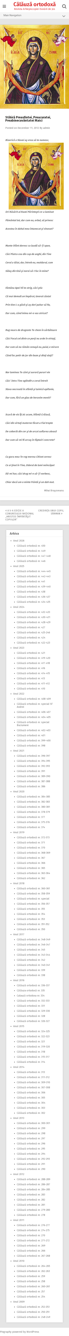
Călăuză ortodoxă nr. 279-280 (33, 1209)
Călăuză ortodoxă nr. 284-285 (33, 1189)
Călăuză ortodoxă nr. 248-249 (33, 1317)
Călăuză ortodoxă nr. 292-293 (33, 1158)
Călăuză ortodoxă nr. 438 (31, 591)
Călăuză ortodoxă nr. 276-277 (33, 1225)
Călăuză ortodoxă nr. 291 (31, 1164)
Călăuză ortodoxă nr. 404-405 (34, 717)
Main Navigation (12, 15)
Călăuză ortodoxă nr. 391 (31, 771)
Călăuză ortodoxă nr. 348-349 (33, 939)
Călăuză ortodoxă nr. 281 (31, 1204)
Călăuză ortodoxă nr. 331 (31, 1005)
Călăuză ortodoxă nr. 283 (31, 1194)
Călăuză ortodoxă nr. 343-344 (33, 954)
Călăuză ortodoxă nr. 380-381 (33, 806)
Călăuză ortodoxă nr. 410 (31, 688)
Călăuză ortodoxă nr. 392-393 (33, 766)
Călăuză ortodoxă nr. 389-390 (33, 776)
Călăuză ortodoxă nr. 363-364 (33, 873)
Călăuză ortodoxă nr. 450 (31, 545)
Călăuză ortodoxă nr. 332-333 (33, 1000)
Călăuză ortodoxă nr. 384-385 (33, 796)
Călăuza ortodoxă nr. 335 (31, 990)
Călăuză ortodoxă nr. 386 (31, 786)
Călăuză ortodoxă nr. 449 (31, 550)
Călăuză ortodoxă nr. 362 (31, 878)
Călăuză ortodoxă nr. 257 (31, 1291)
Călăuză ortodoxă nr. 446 (31, 561)
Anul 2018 (18, 883)
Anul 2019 (18, 832)
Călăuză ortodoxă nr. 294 (31, 1153)
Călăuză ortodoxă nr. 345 (31, 949)
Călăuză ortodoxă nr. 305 (31, 1097)
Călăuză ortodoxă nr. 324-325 (33, 1031)
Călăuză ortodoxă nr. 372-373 (33, 837)
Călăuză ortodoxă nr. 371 (31, 842)
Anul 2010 (18, 1260)
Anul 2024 (18, 607)
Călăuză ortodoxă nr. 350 (31, 929)
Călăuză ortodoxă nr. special (33, 898)
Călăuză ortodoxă (34, 4)
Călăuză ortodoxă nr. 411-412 (33, 683)
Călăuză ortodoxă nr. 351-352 (33, 924)
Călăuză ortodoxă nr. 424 (31, 637)
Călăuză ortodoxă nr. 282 (31, 1199)
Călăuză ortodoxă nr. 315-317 (33, 1056)
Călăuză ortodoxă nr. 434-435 (33, 601)
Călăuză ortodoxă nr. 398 (31, 745)
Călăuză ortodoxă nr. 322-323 (33, 1036)
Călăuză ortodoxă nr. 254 (31, 1296)
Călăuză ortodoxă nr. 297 (31, 1138)
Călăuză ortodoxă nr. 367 (31, 857)
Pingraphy (6, 1331)
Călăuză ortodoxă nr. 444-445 (34, 571)
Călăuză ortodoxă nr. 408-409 (34, 698)
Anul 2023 (18, 647)
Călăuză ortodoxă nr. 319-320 (33, 1046)
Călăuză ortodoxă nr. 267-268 (33, 1255)
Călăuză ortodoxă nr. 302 (31, 1113)
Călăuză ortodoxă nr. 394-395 (33, 760)
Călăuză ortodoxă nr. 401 (31, 735)
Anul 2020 (18, 791)
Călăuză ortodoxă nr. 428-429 (33, 622)
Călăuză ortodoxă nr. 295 (31, 1148)
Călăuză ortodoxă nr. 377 (31, 817)
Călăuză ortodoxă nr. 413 (31, 678)
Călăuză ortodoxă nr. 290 (31, 1169)
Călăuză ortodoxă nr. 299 (31, 1128)
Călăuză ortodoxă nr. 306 (31, 1092)
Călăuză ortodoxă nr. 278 (31, 1215)
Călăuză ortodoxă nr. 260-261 (33, 1286)
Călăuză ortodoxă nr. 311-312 (33, 1077)
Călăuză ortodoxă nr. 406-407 (34, 712)
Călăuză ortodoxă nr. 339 (31, 970)
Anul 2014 (18, 1067)
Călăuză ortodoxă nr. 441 (31, 581)
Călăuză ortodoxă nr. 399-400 (34, 740)
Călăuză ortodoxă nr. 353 (31, 919)
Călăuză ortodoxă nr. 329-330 (33, 1010)
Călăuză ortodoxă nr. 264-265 (33, 1266)
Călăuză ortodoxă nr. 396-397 (33, 755)
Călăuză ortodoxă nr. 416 (31, 668)
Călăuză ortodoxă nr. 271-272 (33, 1240)
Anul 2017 (18, 934)
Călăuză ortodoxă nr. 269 (31, 1245)
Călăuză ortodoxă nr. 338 (31, 975)
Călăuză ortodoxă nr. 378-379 (33, 812)
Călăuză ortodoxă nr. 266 (31, 1250)
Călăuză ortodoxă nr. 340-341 (33, 965)
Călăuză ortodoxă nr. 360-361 (33, 888)
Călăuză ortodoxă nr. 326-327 (33, 1021)
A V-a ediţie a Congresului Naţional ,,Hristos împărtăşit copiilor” (19, 515)
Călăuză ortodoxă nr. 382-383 (33, 801)
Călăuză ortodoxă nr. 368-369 (33, 852)
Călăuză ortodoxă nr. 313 (31, 1072)
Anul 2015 (18, 1026)
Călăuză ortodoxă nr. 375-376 (33, 822)
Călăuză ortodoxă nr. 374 (31, 827)
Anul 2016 (18, 980)
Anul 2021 (18, 750)
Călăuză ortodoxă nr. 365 (31, 868)
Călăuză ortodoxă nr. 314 (31, 1061)
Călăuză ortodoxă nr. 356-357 (33, 903)
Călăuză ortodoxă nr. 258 (31, 1281)
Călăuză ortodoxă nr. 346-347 (33, 944)
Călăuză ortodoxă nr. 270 (31, 1235)
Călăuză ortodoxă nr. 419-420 (33, 658)
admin (46, 127)
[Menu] (4, 6)
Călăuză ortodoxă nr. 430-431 (33, 617)
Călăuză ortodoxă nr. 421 (31, 652)
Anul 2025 (18, 566)
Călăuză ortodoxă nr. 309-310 (33, 1082)
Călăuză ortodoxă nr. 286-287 (33, 1184)
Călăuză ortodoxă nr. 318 (31, 1051)
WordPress (33, 1331)
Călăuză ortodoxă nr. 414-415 (33, 673)
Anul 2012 (18, 1174)
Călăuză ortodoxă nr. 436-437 (33, 596)
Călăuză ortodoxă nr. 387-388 (33, 781)
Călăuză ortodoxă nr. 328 (31, 1016)
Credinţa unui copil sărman (51, 512)
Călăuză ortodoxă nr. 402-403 (33, 730)
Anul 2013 (18, 1118)
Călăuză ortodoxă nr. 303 (31, 1107)
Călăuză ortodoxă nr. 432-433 (33, 612)
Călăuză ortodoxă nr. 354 (31, 914)
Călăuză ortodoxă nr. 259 (31, 1276)
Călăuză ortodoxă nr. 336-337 (33, 985)
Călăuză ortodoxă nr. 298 (31, 1133)
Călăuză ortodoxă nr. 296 (31, 1143)
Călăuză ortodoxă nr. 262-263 (33, 1271)
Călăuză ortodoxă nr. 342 (31, 959)
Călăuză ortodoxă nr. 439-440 (34, 586)
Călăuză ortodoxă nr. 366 (31, 863)
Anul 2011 (18, 1220)
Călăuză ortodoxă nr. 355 (31, 908)
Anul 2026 (18, 540)
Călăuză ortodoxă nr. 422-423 (33, 642)
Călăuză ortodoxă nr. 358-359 (33, 893)
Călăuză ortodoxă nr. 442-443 (33, 576)
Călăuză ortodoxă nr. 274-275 (33, 1230)
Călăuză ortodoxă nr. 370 (31, 847)
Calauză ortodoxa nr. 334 (31, 995)
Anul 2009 (19, 1301)
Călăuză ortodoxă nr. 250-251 (33, 1311)
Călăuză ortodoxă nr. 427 (31, 627)
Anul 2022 (18, 693)
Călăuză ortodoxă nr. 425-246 (33, 632)
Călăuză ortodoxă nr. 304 (31, 1102)
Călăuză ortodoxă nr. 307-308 (33, 1087)
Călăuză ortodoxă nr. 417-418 (33, 663)
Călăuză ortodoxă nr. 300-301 (33, 1123)
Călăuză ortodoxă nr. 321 (31, 1041)
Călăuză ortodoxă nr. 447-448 (34, 556)
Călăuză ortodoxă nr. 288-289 (33, 1179)
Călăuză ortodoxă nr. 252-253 (33, 1306)
